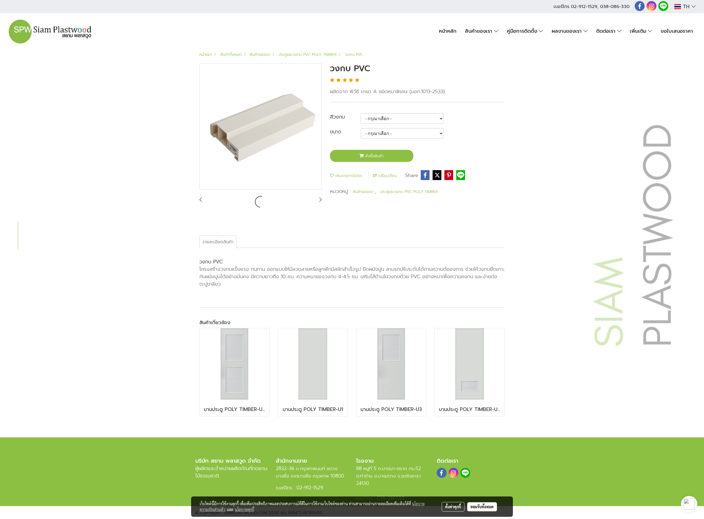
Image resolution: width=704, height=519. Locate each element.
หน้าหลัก (448, 31)
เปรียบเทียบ (387, 176)
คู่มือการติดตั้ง (523, 31)
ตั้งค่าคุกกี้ (453, 506)
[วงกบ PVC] (260, 127)
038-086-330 (614, 6)
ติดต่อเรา (606, 31)
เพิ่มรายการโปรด (348, 176)
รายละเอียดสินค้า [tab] (217, 242)
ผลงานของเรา (567, 31)
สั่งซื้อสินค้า (374, 156)
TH (686, 6)
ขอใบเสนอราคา (677, 31)
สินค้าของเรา (479, 31)
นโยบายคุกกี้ (244, 509)
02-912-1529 (584, 6)
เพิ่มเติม (639, 31)
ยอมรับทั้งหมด (482, 506)
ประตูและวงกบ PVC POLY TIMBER (409, 192)
